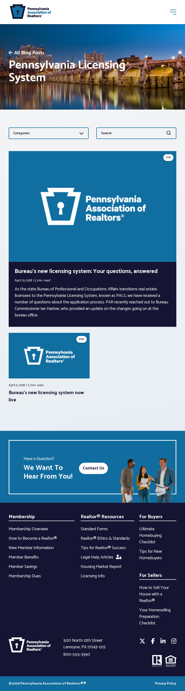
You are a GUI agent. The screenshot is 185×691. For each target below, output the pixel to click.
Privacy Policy (165, 683)
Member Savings (23, 566)
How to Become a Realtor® (33, 538)
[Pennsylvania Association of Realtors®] (30, 12)
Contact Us (93, 468)
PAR (168, 157)
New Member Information (31, 547)
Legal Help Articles (97, 557)
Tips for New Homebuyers (150, 555)
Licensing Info (93, 576)
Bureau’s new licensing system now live (46, 396)
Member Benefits (24, 557)
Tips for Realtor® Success (103, 547)
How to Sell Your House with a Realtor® (154, 594)
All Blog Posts (29, 53)
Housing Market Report (101, 566)
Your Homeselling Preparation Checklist (155, 617)
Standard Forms (94, 529)
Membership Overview (28, 529)
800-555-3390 (76, 654)
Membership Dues (25, 576)
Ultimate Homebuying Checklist (150, 535)
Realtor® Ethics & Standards (105, 538)
